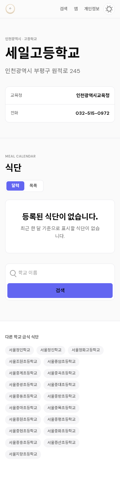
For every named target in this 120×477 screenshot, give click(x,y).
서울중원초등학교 (23, 419)
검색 (64, 9)
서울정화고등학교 (86, 350)
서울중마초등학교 (23, 407)
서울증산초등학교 (61, 442)
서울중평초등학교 (61, 419)
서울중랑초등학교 (61, 396)
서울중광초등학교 (23, 384)
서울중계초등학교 (23, 373)
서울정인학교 (19, 350)
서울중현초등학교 (23, 431)
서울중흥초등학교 (23, 442)
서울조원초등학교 (23, 361)
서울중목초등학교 (61, 407)
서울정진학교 (50, 350)
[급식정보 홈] (10, 9)
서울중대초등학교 (61, 384)
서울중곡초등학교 (61, 373)
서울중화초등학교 (61, 431)
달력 (15, 185)
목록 (33, 185)
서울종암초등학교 (61, 361)
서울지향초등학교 (23, 454)
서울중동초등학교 (23, 396)
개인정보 (92, 9)
